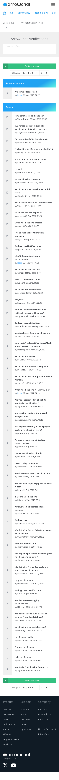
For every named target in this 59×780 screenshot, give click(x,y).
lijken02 (20, 249)
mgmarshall (22, 316)
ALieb (19, 513)
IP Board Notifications (26, 496)
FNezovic (21, 607)
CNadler (21, 196)
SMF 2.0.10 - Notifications (27, 279)
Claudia (20, 162)
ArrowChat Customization (32, 23)
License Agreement (47, 729)
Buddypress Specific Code (28, 590)
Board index (8, 23)
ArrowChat (18, 4)
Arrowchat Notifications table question (30, 508)
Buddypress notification (27, 323)
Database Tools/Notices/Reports (31, 139)
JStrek (20, 282)
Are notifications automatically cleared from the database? (31, 615)
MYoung (21, 630)
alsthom (21, 216)
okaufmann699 (24, 326)
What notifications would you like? (32, 389)
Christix (20, 272)
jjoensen (21, 292)
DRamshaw (22, 583)
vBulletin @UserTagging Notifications (27, 602)
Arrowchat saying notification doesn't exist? (30, 442)
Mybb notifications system (28, 222)
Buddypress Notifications (28, 246)
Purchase (7, 744)
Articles (24, 714)
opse (19, 226)
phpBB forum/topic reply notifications (27, 258)
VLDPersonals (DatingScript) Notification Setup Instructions (31, 127)
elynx (19, 239)
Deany (20, 152)
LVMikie (20, 142)
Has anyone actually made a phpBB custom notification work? (32, 428)
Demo (5, 719)
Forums (24, 724)
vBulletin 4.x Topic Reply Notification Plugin (33, 485)
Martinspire (22, 349)
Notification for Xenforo (27, 269)
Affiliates (7, 734)
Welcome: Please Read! (26, 91)
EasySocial (20, 299)
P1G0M (20, 359)
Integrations (8, 714)
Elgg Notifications (24, 580)
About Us (42, 709)
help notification (23, 657)
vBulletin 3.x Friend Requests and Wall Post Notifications (32, 569)
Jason (20, 95)
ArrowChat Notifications (29, 38)
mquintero (22, 523)
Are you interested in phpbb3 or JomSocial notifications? (31, 401)
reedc (20, 456)
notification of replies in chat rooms (33, 202)
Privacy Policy (44, 734)
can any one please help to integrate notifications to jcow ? (33, 555)
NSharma (21, 182)
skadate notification (25, 543)
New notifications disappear (29, 115)
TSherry (21, 206)
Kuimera (21, 303)
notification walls (24, 637)
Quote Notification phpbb (28, 453)
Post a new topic (32, 66)
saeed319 (21, 383)
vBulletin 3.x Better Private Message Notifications (33, 532)
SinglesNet (22, 132)
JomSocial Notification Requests (31, 667)
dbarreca (21, 466)
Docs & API (25, 709)
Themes (6, 729)
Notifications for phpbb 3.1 (29, 212)
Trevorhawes (23, 119)
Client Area (25, 719)
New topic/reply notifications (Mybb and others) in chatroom (33, 345)
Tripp (19, 336)
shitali (20, 560)
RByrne (20, 500)
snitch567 (21, 419)
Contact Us (43, 719)
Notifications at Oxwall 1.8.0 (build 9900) (32, 191)
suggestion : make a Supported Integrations (31, 415)
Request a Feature (11, 739)
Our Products (44, 714)
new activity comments (26, 463)
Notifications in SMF (25, 356)
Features (7, 709)
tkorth (20, 172)
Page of (28, 73)
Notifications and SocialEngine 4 (31, 366)
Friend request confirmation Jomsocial (29, 234)
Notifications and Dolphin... (29, 289)
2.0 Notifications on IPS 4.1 (28, 179)
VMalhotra (22, 536)
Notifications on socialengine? (30, 627)
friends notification (25, 647)
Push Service (9, 724)
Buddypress (21, 520)
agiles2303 (22, 406)
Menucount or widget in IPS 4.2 (30, 159)
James (20, 490)
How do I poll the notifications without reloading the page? (30, 311)
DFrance (21, 369)
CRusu (20, 593)
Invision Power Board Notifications (32, 333)
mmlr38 (20, 620)
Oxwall (18, 169)
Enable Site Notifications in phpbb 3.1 (34, 149)
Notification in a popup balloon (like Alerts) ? (33, 378)
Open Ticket (26, 729)
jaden (20, 433)
